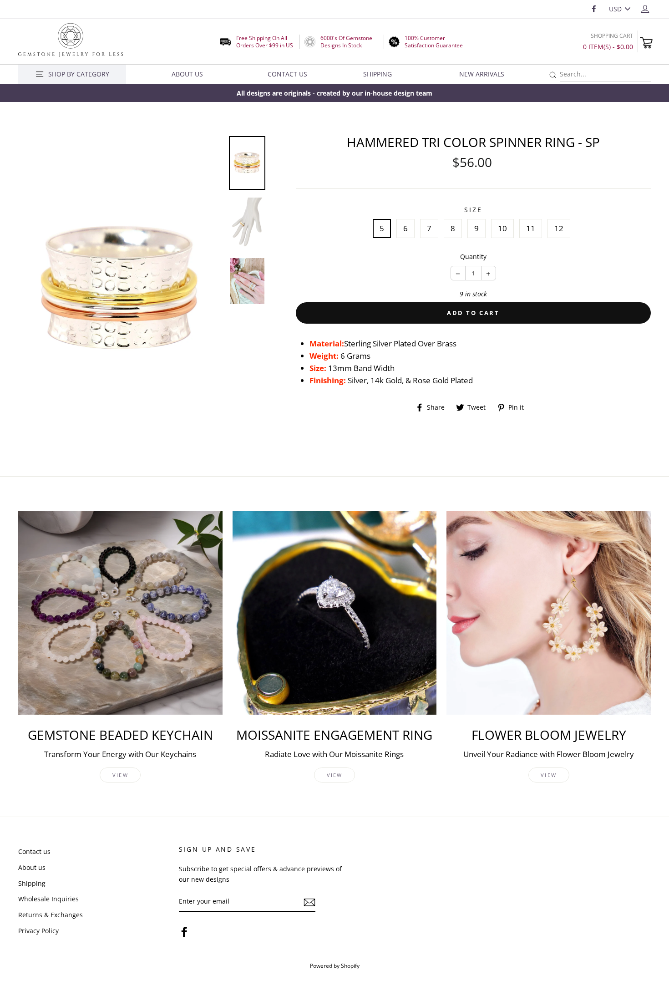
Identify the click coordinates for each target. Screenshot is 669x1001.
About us (32, 867)
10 (502, 228)
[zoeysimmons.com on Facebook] (184, 931)
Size (473, 209)
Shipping (377, 74)
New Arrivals (481, 74)
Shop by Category (78, 74)
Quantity (473, 256)
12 (558, 228)
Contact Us (287, 74)
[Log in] (645, 8)
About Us (187, 74)
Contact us (34, 851)
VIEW (120, 775)
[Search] (553, 75)
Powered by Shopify (335, 965)
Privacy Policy (38, 930)
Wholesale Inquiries (48, 898)
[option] (334, 93)
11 (530, 228)
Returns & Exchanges (50, 914)
